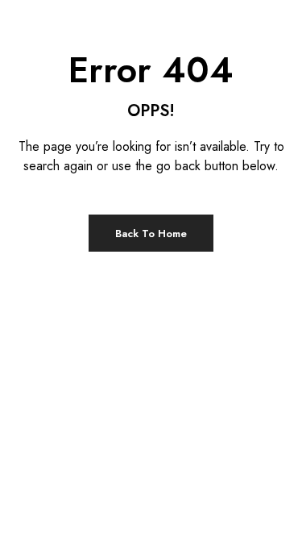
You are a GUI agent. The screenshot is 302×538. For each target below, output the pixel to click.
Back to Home (151, 233)
